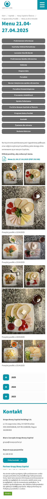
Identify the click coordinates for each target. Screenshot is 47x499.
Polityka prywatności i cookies (14, 488)
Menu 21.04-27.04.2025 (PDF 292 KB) (24, 159)
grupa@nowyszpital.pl (12, 442)
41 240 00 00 (8, 454)
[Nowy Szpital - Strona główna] (7, 5)
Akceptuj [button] (8, 493)
